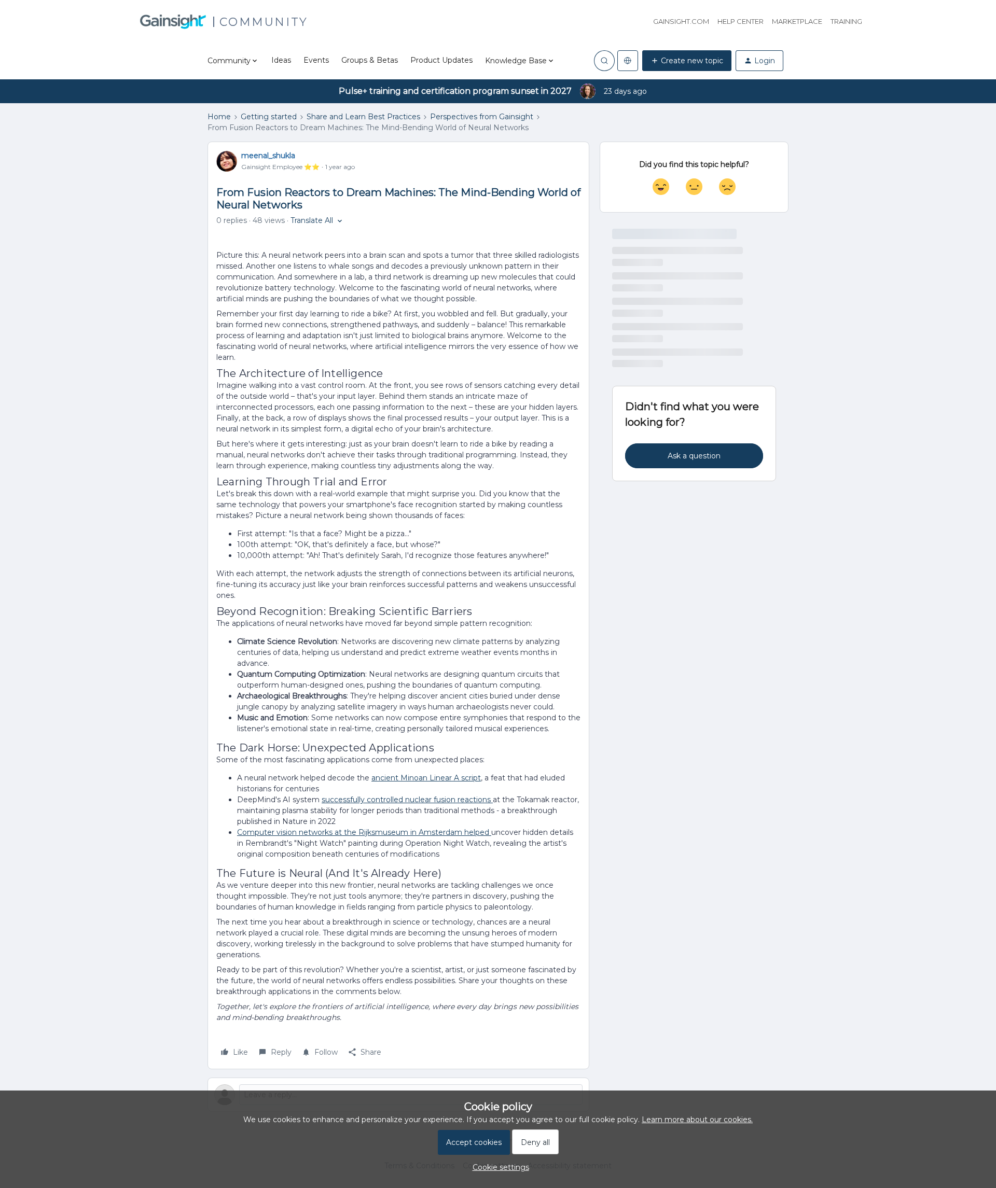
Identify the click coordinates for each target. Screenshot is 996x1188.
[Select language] (627, 60)
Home (219, 116)
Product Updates (441, 60)
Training (846, 21)
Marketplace (797, 21)
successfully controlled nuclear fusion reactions (407, 799)
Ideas (281, 60)
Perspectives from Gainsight (481, 116)
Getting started (269, 116)
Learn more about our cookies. (697, 1119)
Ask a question (694, 455)
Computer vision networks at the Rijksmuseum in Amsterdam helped (364, 832)
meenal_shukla (268, 155)
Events (316, 60)
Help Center (740, 21)
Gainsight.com (681, 21)
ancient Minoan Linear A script (426, 777)
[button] (686, 60)
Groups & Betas (369, 60)
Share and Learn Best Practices (363, 116)
